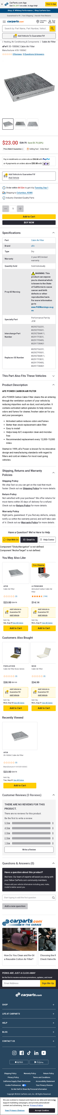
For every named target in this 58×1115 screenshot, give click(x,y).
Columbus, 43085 (25, 193)
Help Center (48, 540)
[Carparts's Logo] (15, 21)
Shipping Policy (31, 488)
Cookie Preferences (13, 1085)
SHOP (5, 1005)
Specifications (11, 233)
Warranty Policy (29, 522)
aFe (32, 246)
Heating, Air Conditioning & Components (21, 42)
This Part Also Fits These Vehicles (24, 376)
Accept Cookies (42, 1110)
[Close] (55, 1100)
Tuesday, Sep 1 (41, 188)
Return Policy (23, 505)
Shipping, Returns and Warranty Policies (22, 473)
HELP (4, 1023)
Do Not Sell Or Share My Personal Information (29, 1089)
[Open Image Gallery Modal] (29, 86)
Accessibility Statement (45, 1081)
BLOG (4, 1032)
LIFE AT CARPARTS (11, 1014)
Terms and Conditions (41, 1077)
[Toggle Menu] (4, 22)
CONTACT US (8, 1041)
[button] (29, 4)
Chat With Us (12, 540)
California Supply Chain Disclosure (16, 1081)
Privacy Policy (13, 1077)
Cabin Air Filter (37, 240)
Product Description (15, 385)
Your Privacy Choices (44, 1085)
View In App (51, 4)
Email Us (31, 540)
